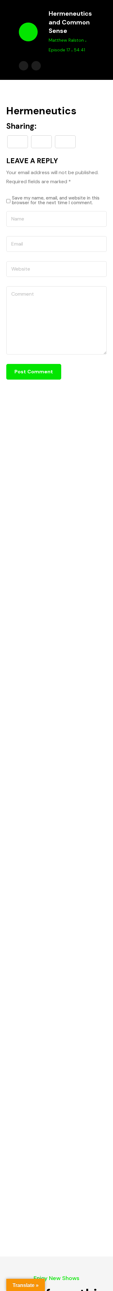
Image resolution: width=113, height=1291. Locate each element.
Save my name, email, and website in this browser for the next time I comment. (56, 200)
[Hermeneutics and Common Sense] (65, 141)
